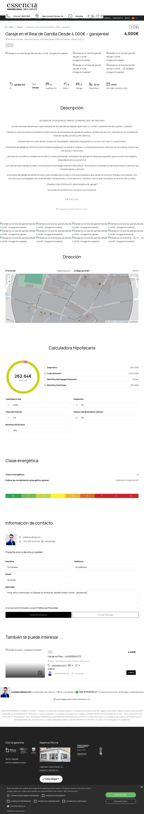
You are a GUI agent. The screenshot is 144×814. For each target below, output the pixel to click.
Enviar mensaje (105, 614)
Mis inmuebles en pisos (15, 762)
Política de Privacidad (47, 607)
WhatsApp (50, 541)
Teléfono (79, 561)
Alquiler (15, 759)
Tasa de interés (13, 411)
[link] (25, 663)
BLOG (127, 18)
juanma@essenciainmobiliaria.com (73, 699)
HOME (9, 18)
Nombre (9, 561)
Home (11, 27)
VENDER (39, 18)
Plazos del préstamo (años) (88, 411)
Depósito (79, 399)
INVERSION (74, 18)
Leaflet (110, 321)
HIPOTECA (85, 18)
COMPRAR (26, 18)
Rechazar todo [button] (120, 801)
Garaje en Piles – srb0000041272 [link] (64, 656)
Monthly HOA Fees (15, 424)
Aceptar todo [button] (121, 795)
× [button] (141, 787)
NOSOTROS (96, 18)
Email (8, 574)
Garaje (19, 27)
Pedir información (38, 614)
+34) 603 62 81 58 (31, 541)
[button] (132, 27)
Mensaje (10, 587)
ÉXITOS (17, 18)
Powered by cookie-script (16, 811)
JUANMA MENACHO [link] (61, 673)
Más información (71, 791)
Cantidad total (13, 399)
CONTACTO (118, 18)
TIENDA (107, 18)
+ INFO (131, 672)
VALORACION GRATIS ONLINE (53, 20)
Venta (9, 45)
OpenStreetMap (122, 321)
